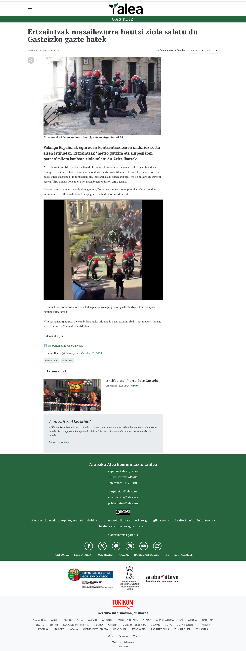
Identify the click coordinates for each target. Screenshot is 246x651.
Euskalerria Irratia (76, 624)
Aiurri (68, 620)
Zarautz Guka (160, 629)
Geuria (98, 624)
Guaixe (155, 624)
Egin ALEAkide (183, 554)
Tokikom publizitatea (123, 642)
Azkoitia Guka (188, 620)
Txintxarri (139, 629)
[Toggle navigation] (29, 9)
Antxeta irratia (127, 620)
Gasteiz (123, 19)
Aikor (54, 620)
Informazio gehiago (59, 442)
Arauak (124, 554)
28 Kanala (202, 629)
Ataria (147, 620)
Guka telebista (186, 624)
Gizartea (51, 360)
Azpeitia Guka (165, 620)
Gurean (123, 636)
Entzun (194, 50)
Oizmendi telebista (95, 629)
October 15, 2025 (91, 353)
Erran (54, 624)
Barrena (207, 620)
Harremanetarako (146, 554)
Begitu (40, 624)
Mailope (59, 629)
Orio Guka (119, 629)
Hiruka (206, 624)
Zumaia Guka (182, 629)
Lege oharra (82, 554)
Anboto (107, 620)
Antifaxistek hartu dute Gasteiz (132, 380)
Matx (110, 636)
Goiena (112, 624)
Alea (80, 620)
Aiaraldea (39, 620)
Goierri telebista (134, 624)
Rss (167, 554)
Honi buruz (61, 554)
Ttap (135, 636)
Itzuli (209, 50)
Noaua (74, 629)
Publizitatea (105, 554)
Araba (134, 386)
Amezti (92, 620)
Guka (168, 624)
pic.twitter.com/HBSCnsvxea (65, 345)
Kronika (43, 629)
